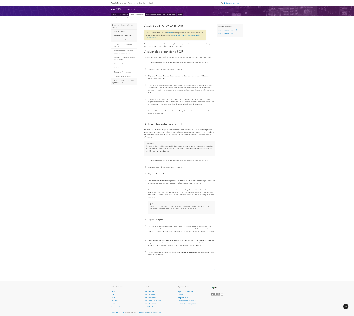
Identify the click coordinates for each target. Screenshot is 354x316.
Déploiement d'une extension (123, 64)
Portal (130, 3)
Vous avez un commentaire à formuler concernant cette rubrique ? (191, 270)
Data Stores (143, 3)
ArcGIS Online (149, 292)
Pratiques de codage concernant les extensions (124, 58)
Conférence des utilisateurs (187, 301)
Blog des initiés (183, 298)
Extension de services (133, 18)
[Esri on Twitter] (212, 294)
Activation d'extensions (121, 68)
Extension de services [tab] (121, 40)
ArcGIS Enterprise (150, 298)
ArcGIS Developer (150, 304)
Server (135, 3)
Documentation (116, 307)
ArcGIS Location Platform (152, 301)
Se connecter (230, 3)
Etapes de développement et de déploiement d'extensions (124, 52)
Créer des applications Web (155, 14)
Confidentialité (141, 312)
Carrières (181, 295)
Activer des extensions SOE (227, 30)
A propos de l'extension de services (123, 45)
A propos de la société (185, 292)
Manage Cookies (152, 312)
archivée (170, 33)
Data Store (114, 301)
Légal (159, 312)
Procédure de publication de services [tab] (122, 26)
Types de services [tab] (119, 31)
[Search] (222, 3)
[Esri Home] (215, 287)
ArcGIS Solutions (150, 307)
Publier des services (137, 14)
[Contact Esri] (222, 294)
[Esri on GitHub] (218, 294)
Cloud (151, 3)
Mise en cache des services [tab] (123, 36)
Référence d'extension (123, 76)
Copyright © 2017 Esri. (118, 312)
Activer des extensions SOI (227, 33)
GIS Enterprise (118, 3)
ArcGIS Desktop (149, 295)
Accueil (114, 14)
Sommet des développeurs (187, 304)
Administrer (171, 14)
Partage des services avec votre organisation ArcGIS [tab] (123, 81)
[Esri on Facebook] (215, 294)
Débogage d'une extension (123, 72)
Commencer (123, 14)
